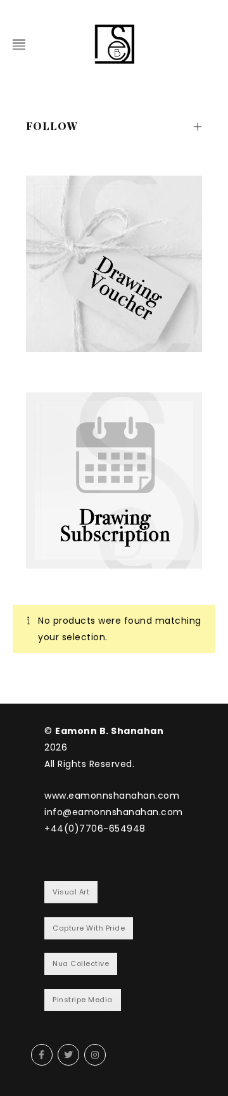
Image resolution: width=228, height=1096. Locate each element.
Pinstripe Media (83, 1000)
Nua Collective (81, 963)
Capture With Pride (89, 928)
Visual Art (71, 892)
